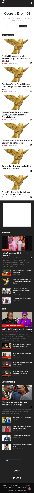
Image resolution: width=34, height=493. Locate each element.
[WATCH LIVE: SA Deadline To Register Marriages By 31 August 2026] (6, 346)
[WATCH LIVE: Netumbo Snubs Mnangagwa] (17, 319)
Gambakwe (5, 63)
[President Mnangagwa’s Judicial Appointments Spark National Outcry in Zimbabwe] (17, 46)
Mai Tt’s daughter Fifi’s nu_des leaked (22, 417)
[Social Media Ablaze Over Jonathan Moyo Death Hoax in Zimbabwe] (17, 156)
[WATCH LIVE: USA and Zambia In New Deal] (6, 355)
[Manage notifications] (29, 488)
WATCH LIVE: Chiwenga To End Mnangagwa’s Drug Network (20, 372)
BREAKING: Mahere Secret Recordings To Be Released (22, 271)
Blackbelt (4, 407)
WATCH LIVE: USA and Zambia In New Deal (22, 354)
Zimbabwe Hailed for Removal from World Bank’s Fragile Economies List (17, 141)
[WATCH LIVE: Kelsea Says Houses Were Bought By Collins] (6, 364)
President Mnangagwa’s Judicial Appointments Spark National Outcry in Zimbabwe (16, 58)
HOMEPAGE (23, 26)
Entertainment (12, 487)
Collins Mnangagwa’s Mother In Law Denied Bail (15, 254)
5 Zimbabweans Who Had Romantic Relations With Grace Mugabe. (14, 403)
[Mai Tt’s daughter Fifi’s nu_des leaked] (6, 420)
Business (15, 485)
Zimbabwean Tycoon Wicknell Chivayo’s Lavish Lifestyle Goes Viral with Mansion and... (16, 86)
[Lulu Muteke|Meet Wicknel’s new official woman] (6, 447)
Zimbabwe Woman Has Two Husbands (22, 298)
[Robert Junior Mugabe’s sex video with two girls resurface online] (6, 429)
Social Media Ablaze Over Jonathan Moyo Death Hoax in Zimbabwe (16, 167)
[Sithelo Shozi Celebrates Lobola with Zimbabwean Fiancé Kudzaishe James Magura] (6, 281)
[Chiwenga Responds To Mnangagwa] (6, 438)
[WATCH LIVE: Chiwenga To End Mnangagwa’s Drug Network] (6, 373)
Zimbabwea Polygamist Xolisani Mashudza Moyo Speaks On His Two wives (21, 290)
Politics (4, 399)
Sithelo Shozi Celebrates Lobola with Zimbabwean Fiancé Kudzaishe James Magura (22, 281)
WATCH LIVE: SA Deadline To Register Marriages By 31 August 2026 (22, 345)
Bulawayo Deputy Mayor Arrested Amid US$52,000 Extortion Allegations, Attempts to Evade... (16, 114)
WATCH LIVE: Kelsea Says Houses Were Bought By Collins (22, 363)
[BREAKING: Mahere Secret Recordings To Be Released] (6, 272)
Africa (3, 326)
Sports (20, 487)
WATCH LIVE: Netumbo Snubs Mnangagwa (17, 329)
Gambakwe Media (7, 257)
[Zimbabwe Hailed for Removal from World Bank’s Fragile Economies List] (17, 130)
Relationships (5, 249)
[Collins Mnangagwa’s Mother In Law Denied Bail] (17, 243)
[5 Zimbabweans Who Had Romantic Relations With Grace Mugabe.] (17, 392)
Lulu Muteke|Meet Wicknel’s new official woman (22, 445)
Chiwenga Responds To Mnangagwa (21, 435)
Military (28, 485)
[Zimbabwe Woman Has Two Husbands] (6, 300)
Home (4, 485)
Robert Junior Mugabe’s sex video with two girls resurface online (22, 427)
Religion (22, 485)
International (26, 487)
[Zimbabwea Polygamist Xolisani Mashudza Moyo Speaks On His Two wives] (6, 291)
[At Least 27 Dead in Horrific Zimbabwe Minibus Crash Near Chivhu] (17, 182)
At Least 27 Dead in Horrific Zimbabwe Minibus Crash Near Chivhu (16, 193)
